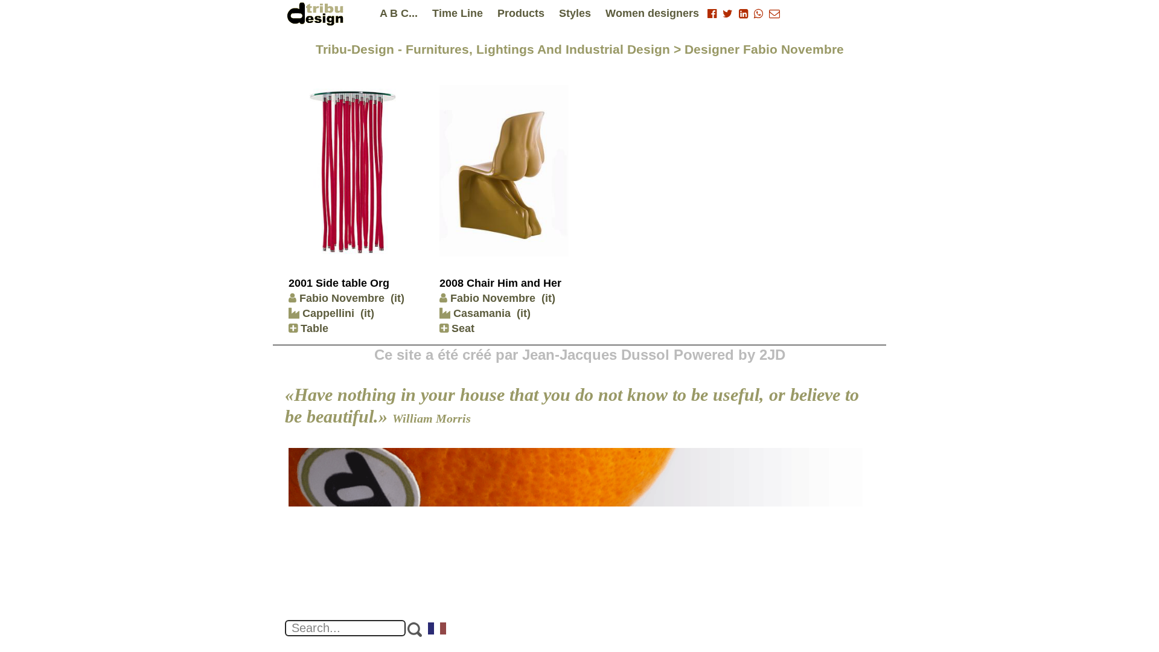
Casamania (480, 313)
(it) (397, 298)
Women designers (652, 13)
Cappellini (326, 313)
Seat (461, 328)
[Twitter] (728, 13)
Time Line (457, 13)
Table (313, 328)
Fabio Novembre (342, 298)
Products (520, 13)
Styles (575, 13)
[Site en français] (437, 629)
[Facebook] (712, 13)
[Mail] (774, 13)
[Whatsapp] (758, 13)
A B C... (399, 13)
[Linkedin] (743, 13)
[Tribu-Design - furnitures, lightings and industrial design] (318, 13)
